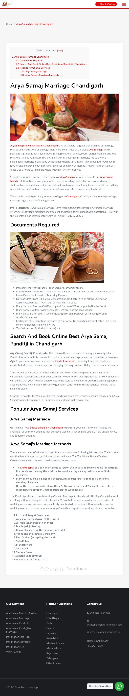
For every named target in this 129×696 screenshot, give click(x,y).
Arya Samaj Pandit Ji (17, 623)
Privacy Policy (95, 645)
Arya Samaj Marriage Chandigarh (30, 56)
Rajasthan (52, 653)
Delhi (49, 623)
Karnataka (52, 638)
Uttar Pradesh (54, 663)
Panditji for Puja (15, 646)
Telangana (52, 658)
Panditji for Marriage (18, 641)
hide (60, 50)
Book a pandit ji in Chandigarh (46, 427)
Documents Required (29, 60)
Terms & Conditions (97, 640)
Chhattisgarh (53, 618)
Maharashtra (53, 648)
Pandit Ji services (64, 361)
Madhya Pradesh (55, 643)
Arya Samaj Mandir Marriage (22, 612)
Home (9, 23)
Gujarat (50, 628)
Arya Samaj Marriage (33, 71)
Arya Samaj (95, 149)
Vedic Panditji (13, 651)
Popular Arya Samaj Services (33, 67)
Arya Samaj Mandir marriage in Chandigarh (34, 145)
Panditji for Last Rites (18, 636)
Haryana (51, 633)
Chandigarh (72, 196)
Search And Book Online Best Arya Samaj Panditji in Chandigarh (51, 64)
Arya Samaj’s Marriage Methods (39, 75)
